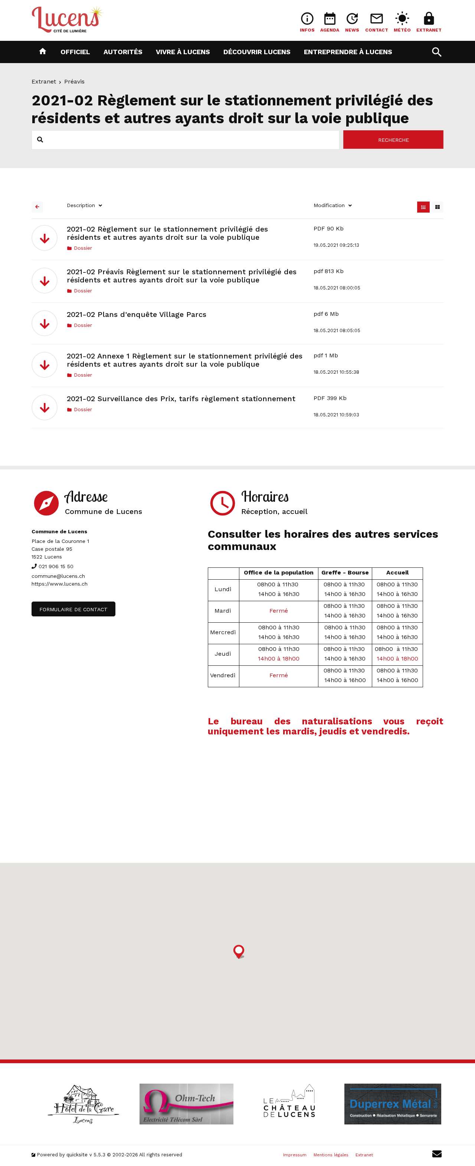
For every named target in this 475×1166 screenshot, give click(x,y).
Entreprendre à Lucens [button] (348, 52)
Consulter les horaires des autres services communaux (323, 540)
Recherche (393, 140)
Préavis (74, 81)
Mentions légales (331, 1155)
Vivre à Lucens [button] (183, 52)
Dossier (79, 248)
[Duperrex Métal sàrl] (392, 1104)
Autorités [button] (123, 52)
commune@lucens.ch (58, 576)
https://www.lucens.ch (60, 584)
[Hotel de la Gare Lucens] (83, 1104)
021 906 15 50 (56, 566)
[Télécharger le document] (45, 238)
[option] (83, 1104)
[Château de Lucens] (289, 1104)
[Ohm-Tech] (186, 1104)
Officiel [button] (75, 52)
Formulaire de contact (73, 609)
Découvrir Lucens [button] (257, 52)
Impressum (295, 1155)
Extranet (44, 81)
